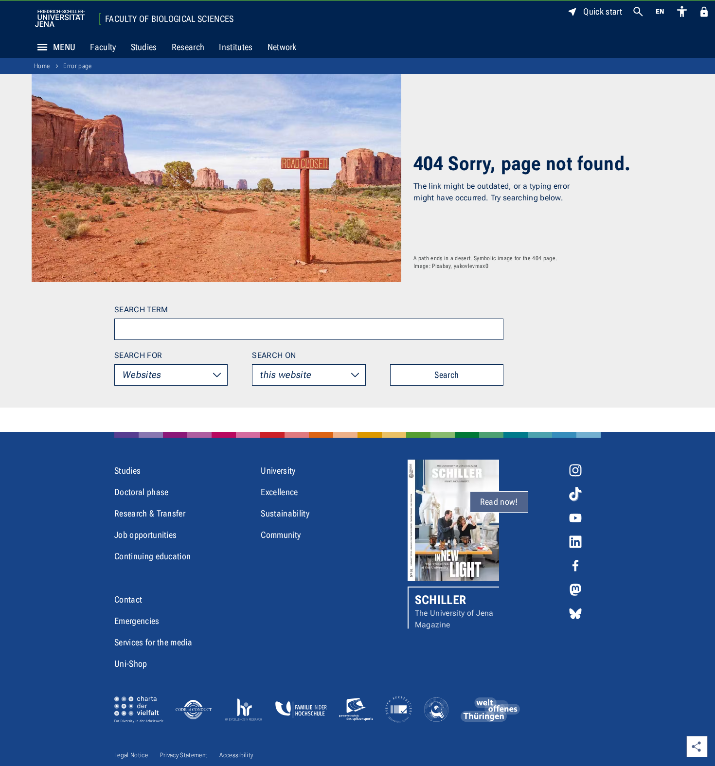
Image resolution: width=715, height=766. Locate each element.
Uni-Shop (130, 664)
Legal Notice (131, 755)
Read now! (499, 502)
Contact (128, 599)
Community (281, 535)
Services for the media (153, 642)
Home (42, 66)
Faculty (103, 47)
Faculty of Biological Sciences (169, 19)
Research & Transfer (149, 513)
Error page (77, 66)
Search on (274, 355)
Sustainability (285, 513)
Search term (141, 309)
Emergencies (137, 621)
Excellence (279, 492)
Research (188, 47)
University (278, 470)
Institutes (235, 47)
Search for (138, 355)
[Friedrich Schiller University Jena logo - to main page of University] (60, 18)
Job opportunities (145, 535)
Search (446, 375)
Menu (64, 47)
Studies (144, 47)
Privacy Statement (183, 755)
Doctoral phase (141, 492)
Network (282, 47)
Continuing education (152, 556)
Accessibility (236, 755)
